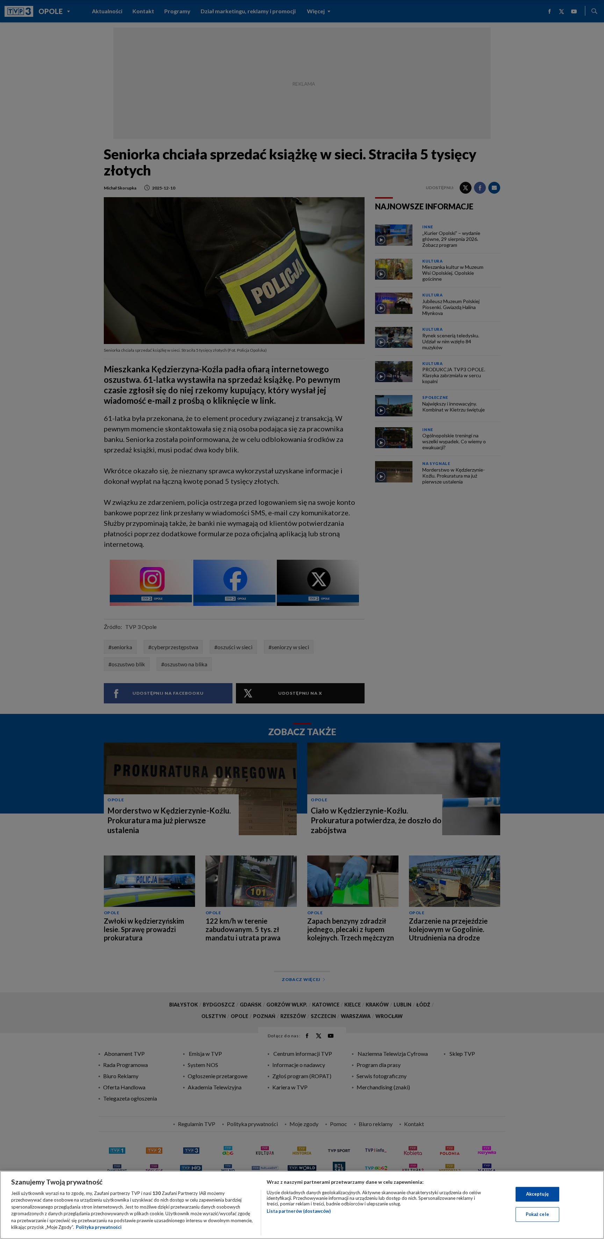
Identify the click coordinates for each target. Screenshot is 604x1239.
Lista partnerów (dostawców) (299, 1211)
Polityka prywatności (99, 1227)
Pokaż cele (537, 1214)
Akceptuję (537, 1194)
